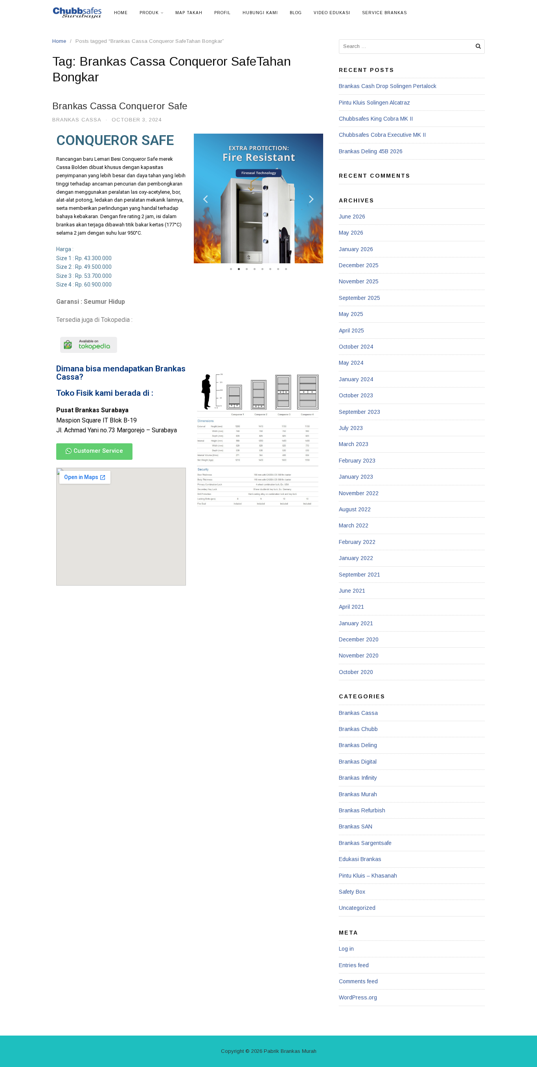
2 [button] (239, 269)
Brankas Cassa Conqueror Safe (120, 106)
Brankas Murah (358, 794)
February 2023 (357, 460)
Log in (346, 949)
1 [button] (231, 269)
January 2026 (356, 249)
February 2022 (357, 542)
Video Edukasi (332, 13)
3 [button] (246, 269)
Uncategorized (357, 908)
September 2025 (359, 298)
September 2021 (359, 574)
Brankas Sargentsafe (365, 843)
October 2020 (356, 672)
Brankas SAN (355, 826)
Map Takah (188, 13)
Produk (149, 13)
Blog (296, 13)
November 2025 (359, 281)
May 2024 (351, 363)
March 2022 (353, 525)
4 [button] (254, 269)
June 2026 (352, 216)
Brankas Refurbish (362, 810)
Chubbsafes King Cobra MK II (376, 119)
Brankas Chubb (358, 729)
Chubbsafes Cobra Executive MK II (382, 135)
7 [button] (278, 269)
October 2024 (356, 346)
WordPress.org (358, 997)
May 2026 (351, 233)
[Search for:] (412, 46)
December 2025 (359, 265)
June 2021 (352, 591)
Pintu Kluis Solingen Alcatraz (374, 102)
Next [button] (311, 199)
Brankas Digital (358, 761)
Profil (222, 13)
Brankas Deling (358, 745)
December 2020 (359, 639)
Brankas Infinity (358, 778)
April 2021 (351, 607)
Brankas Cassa (76, 120)
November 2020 (359, 655)
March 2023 (353, 444)
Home (121, 13)
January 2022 (356, 558)
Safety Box (352, 892)
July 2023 (351, 428)
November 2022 (359, 493)
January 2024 (356, 379)
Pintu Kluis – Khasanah (368, 875)
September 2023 (359, 412)
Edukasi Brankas (360, 859)
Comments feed (358, 981)
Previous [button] (206, 199)
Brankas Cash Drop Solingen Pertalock (387, 86)
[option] (259, 198)
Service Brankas (384, 13)
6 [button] (270, 269)
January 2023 (356, 477)
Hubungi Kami (260, 13)
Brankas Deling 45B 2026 (371, 151)
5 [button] (262, 269)
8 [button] (286, 269)
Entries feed (354, 965)
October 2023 (356, 395)
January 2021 (356, 623)
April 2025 (351, 330)
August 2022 (355, 509)
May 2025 (351, 314)
